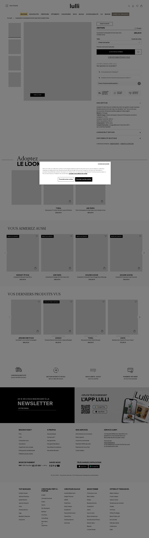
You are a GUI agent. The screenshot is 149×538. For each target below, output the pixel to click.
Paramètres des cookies (66, 179)
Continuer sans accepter (103, 163)
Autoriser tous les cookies (83, 179)
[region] (75, 173)
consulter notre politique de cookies (78, 173)
